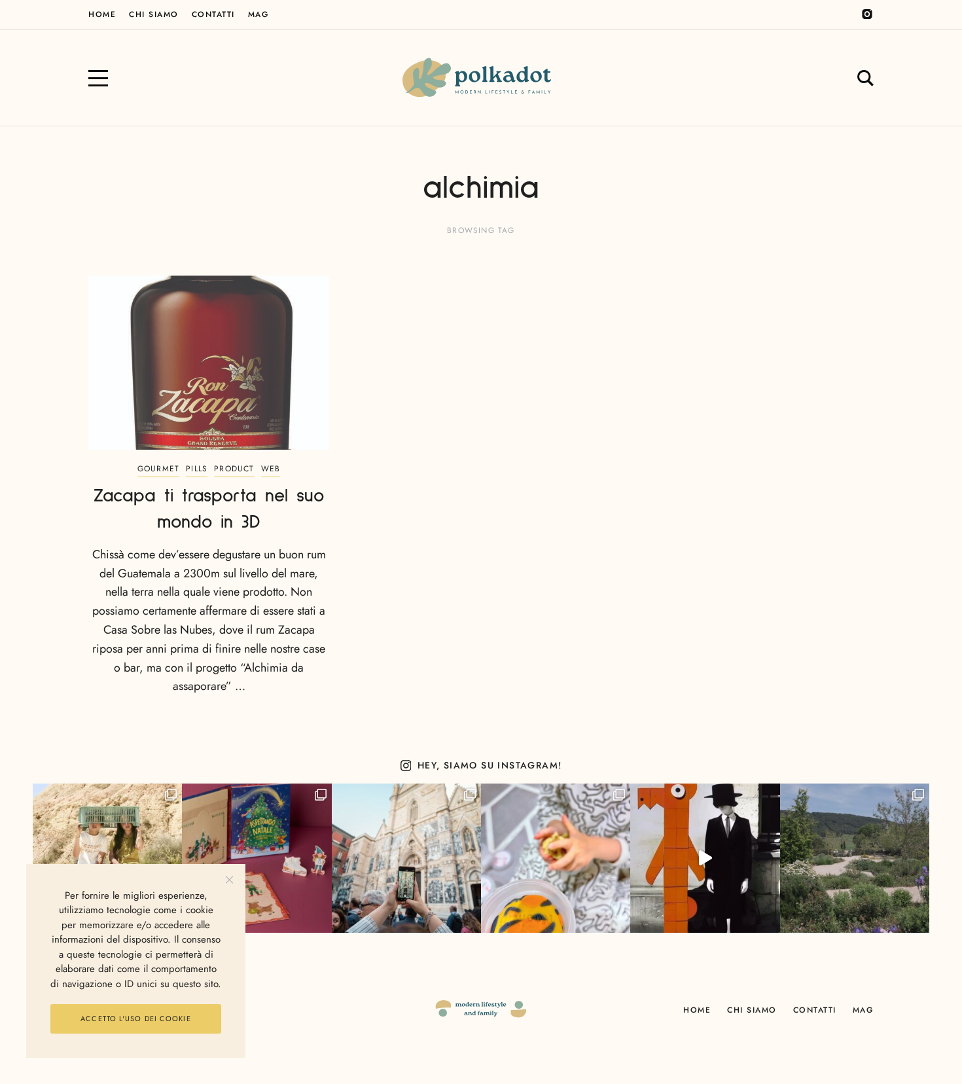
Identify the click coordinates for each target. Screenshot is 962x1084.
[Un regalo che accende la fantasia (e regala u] (555, 858)
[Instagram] (867, 14)
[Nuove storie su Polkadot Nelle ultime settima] (107, 858)
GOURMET (158, 469)
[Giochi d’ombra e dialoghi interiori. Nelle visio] (704, 858)
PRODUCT (234, 469)
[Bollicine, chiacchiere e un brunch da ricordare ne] (854, 858)
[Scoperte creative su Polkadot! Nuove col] (406, 858)
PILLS (196, 469)
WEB (271, 469)
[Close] (229, 880)
